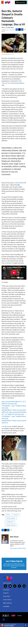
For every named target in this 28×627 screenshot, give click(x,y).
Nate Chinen (11, 27)
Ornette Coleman (11, 518)
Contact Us (5, 593)
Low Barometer (6, 426)
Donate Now (21, 2)
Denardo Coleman (11, 525)
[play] (2, 625)
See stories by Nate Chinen (18, 548)
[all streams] (26, 625)
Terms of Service (7, 599)
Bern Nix (16, 514)
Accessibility (6, 606)
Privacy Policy (6, 596)
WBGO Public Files (7, 603)
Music (8, 514)
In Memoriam (10, 521)
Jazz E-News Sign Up (14, 561)
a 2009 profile (18, 183)
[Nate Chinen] (5, 539)
